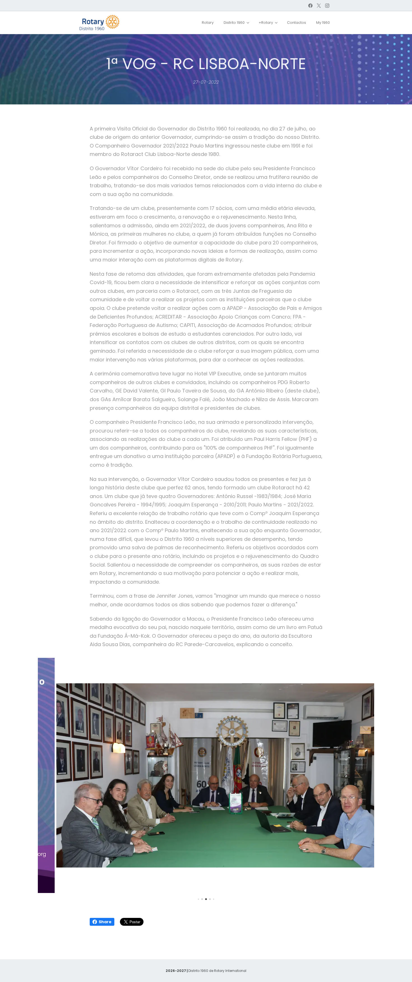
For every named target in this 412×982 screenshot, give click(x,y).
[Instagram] (327, 5)
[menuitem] (208, 22)
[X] (318, 5)
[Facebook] (310, 5)
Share (105, 922)
